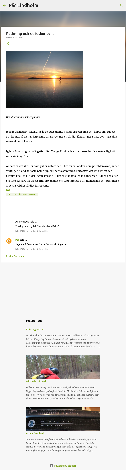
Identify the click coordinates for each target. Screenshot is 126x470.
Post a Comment (15, 256)
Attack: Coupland (35, 433)
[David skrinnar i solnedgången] (44, 107)
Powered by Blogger (64, 465)
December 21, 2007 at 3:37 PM (32, 248)
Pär (17, 239)
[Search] (42, 5)
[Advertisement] (63, 288)
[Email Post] (8, 191)
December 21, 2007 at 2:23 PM (32, 230)
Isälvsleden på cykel (36, 381)
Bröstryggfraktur (35, 329)
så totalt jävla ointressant (22, 194)
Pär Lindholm (23, 5)
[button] (8, 44)
